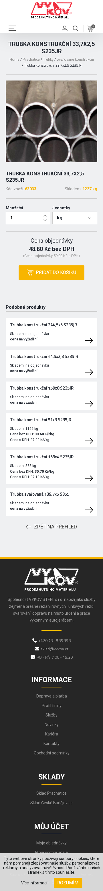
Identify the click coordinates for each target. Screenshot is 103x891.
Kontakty (51, 743)
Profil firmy (52, 705)
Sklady (51, 777)
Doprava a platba (51, 696)
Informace (51, 680)
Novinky (52, 724)
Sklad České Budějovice (51, 802)
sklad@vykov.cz (55, 649)
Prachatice (31, 59)
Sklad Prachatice (51, 793)
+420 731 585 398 (54, 640)
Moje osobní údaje (51, 852)
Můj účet (51, 827)
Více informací (34, 883)
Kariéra (51, 734)
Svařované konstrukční (75, 59)
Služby (51, 715)
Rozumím (67, 883)
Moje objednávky (51, 843)
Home (14, 59)
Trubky (48, 59)
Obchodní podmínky (52, 753)
